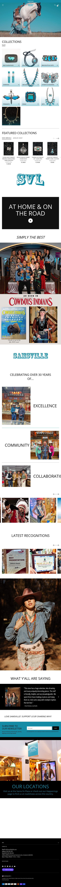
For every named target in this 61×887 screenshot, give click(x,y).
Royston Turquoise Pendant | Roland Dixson (23, 158)
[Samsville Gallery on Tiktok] (12, 867)
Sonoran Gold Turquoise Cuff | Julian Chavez (38, 158)
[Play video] (30, 220)
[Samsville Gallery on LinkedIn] (8, 867)
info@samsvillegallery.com (11, 849)
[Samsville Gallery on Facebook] (3, 867)
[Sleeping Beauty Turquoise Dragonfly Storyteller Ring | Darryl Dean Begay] (8, 148)
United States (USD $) (7, 876)
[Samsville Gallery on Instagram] (5, 867)
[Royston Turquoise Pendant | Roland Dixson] (23, 148)
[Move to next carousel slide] (57, 138)
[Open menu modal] (2, 5)
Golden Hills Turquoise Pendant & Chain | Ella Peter (52, 158)
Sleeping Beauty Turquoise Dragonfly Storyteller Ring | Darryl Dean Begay (8, 159)
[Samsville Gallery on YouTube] (15, 867)
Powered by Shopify (5, 879)
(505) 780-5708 (10, 853)
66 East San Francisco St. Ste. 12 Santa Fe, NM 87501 (21, 855)
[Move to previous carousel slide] (54, 138)
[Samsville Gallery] (30, 5)
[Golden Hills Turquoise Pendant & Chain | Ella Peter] (52, 148)
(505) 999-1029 (9, 851)
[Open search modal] (55, 5)
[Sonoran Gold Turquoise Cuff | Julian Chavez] (37, 148)
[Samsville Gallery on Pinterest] (10, 867)
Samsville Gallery (11, 878)
